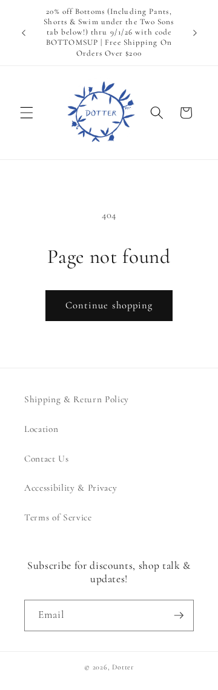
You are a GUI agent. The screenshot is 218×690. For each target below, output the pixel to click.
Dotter (123, 667)
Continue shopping (109, 305)
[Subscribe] (178, 615)
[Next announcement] (195, 32)
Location (41, 428)
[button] (26, 112)
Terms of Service (58, 517)
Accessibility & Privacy (70, 487)
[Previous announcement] (23, 32)
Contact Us (46, 458)
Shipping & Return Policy (76, 399)
